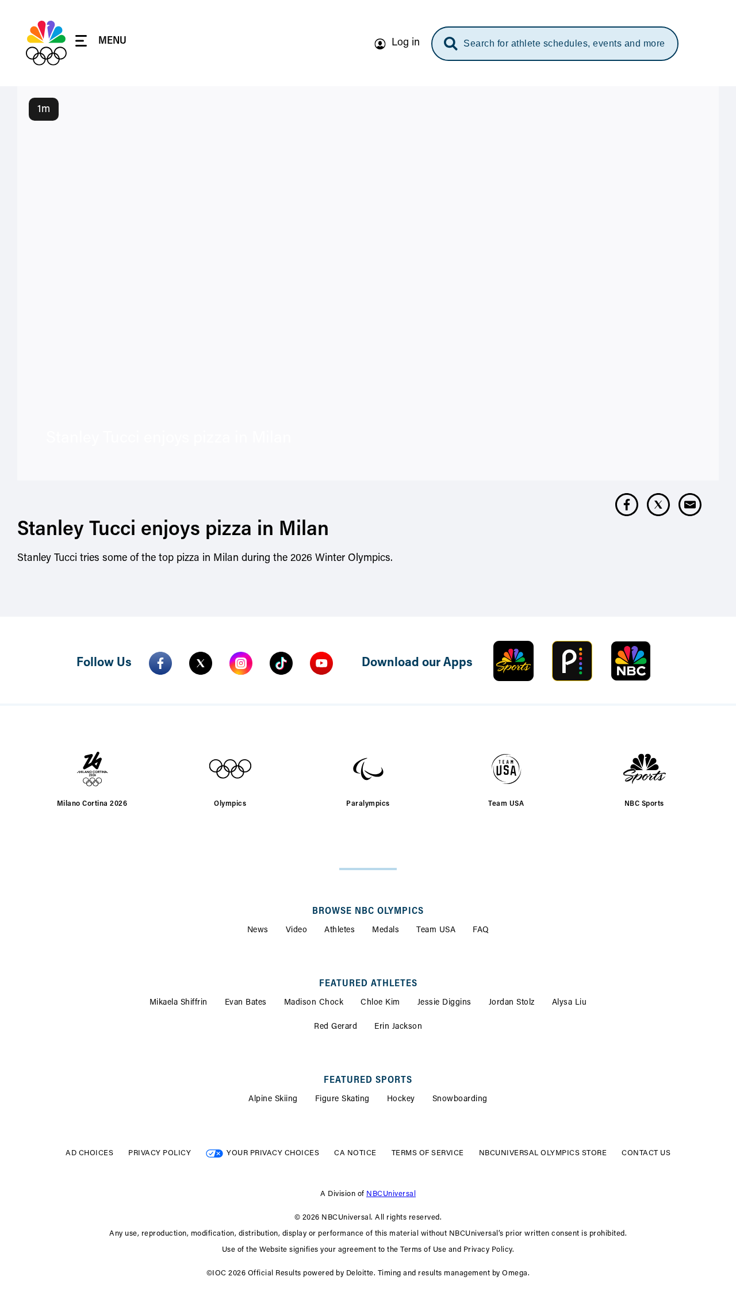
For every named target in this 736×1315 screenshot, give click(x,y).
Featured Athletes (368, 984)
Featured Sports (368, 1080)
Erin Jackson (398, 1027)
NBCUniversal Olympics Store (543, 1153)
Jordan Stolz (512, 1003)
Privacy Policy (159, 1153)
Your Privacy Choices (273, 1153)
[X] (200, 663)
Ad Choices (89, 1153)
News (258, 930)
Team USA (435, 930)
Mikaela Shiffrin (179, 1003)
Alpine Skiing (273, 1099)
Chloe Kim (380, 1003)
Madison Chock (314, 1003)
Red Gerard (335, 1027)
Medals (385, 930)
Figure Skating (342, 1099)
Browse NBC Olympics (368, 912)
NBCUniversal (391, 1194)
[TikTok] (281, 663)
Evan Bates (246, 1003)
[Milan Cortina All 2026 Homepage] (46, 43)
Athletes (339, 930)
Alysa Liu (569, 1003)
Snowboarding (460, 1099)
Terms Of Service (428, 1153)
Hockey (401, 1099)
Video (297, 930)
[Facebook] (160, 663)
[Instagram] (240, 663)
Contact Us (646, 1153)
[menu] (100, 43)
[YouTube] (321, 663)
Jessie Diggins (444, 1003)
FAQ (481, 930)
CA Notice (355, 1153)
